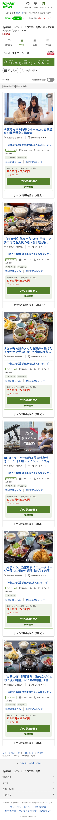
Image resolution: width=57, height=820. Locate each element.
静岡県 (40, 753)
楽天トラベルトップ (11, 753)
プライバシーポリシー (21, 807)
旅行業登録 (40, 807)
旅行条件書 (10, 811)
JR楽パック (28, 753)
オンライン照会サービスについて (35, 811)
